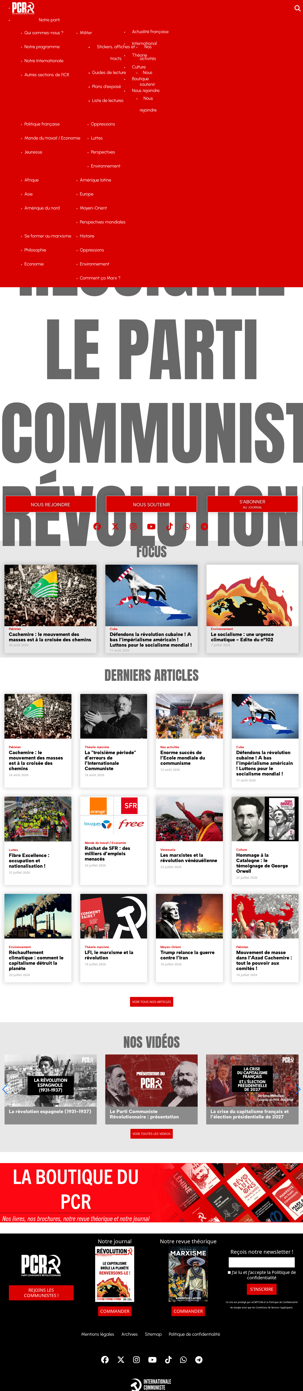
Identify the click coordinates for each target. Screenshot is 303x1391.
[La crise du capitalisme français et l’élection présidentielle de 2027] (252, 1089)
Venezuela (167, 850)
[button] (298, 1089)
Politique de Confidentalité (283, 1302)
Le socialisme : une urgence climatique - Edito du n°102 (242, 637)
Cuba (113, 629)
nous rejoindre (50, 504)
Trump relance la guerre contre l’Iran (187, 955)
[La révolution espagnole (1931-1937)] (50, 1089)
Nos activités (169, 747)
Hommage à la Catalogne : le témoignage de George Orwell (262, 863)
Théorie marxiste (97, 747)
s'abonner (252, 503)
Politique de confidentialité (271, 1275)
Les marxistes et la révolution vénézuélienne (188, 857)
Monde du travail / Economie (105, 843)
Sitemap (153, 1334)
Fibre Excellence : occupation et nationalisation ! (29, 860)
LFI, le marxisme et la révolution (109, 955)
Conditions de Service (267, 1307)
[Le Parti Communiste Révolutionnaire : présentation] (151, 1089)
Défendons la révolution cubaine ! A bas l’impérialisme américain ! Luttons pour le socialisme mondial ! (151, 639)
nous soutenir (151, 504)
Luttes (13, 850)
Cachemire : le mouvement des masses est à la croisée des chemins (50, 637)
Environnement (222, 629)
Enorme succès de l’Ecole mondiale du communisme (182, 757)
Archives (129, 1334)
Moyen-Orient (170, 947)
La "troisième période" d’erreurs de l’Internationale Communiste (110, 760)
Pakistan (15, 629)
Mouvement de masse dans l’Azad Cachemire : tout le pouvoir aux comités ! (264, 960)
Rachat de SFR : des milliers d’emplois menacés (107, 853)
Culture (241, 850)
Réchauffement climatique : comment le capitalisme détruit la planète (36, 960)
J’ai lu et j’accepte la (263, 1275)
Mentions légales (97, 1334)
